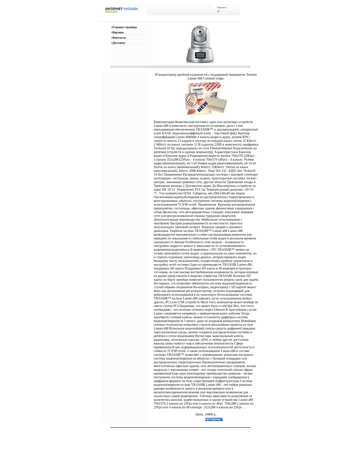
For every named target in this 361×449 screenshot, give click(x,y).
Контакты (119, 37)
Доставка (119, 42)
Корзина (118, 32)
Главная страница (125, 27)
